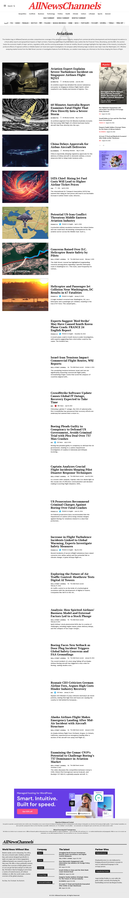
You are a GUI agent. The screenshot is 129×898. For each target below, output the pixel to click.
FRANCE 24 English (67, 224)
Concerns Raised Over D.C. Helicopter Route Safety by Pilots (69, 252)
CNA (52, 188)
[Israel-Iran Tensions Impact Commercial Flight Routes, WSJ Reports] (25, 367)
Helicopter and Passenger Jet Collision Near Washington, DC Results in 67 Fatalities (72, 289)
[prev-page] (100, 145)
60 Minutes (54, 82)
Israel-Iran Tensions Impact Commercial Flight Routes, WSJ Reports (72, 361)
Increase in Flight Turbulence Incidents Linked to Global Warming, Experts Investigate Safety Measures (71, 541)
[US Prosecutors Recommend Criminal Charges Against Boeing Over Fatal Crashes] (25, 511)
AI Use (40, 860)
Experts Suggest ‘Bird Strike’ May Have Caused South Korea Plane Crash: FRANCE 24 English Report (72, 325)
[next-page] (103, 145)
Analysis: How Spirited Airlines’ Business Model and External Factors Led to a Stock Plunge (72, 613)
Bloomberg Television (69, 150)
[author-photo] (61, 82)
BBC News (60, 406)
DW (52, 442)
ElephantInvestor (101, 853)
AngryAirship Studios (102, 871)
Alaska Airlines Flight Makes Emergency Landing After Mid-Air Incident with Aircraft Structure (72, 721)
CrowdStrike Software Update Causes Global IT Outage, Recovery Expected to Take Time (71, 397)
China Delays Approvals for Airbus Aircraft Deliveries (69, 145)
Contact (40, 868)
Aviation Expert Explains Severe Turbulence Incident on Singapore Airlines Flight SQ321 (72, 73)
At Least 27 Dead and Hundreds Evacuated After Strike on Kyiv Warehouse (112, 137)
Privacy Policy (42, 875)
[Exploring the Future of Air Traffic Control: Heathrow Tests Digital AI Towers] (25, 583)
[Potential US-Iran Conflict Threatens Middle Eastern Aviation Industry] (25, 223)
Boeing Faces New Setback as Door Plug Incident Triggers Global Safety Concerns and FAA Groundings (70, 649)
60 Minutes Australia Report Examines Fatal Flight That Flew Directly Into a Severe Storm (70, 109)
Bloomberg (55, 151)
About (40, 853)
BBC (52, 406)
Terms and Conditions (44, 882)
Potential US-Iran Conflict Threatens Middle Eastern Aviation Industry (69, 217)
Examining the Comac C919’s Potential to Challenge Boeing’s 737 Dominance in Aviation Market (72, 757)
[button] (12, 6)
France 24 (54, 224)
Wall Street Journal (58, 259)
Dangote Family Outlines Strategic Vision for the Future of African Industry (112, 128)
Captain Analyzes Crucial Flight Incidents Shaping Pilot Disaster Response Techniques (71, 470)
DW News (60, 442)
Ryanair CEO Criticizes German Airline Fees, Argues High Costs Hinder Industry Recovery (72, 686)
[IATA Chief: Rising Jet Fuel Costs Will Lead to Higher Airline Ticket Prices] (25, 187)
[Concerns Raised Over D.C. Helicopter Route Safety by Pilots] (25, 259)
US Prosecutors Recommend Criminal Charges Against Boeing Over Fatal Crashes (70, 505)
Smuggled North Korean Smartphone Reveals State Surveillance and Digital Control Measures (112, 94)
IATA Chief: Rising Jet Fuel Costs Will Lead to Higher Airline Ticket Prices (69, 181)
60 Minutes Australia (68, 81)
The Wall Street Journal (77, 259)
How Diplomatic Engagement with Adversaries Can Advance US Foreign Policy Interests (111, 109)
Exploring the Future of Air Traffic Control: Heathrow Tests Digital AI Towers (72, 577)
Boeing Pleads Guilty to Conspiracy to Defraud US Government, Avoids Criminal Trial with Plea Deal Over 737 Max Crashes (71, 432)
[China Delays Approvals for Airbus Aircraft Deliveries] (25, 151)
